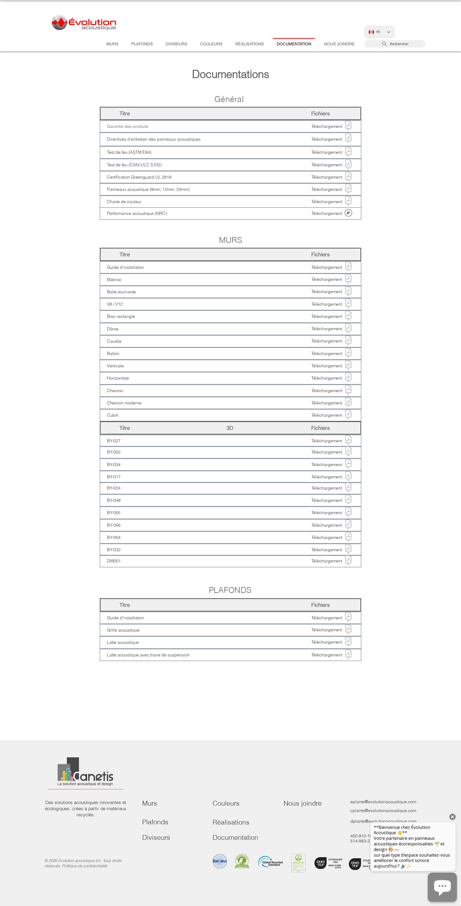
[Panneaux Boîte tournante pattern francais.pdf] (348, 291)
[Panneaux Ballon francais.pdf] (348, 353)
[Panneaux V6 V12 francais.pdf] (348, 304)
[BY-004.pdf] (348, 537)
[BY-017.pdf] (348, 476)
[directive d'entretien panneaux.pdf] (348, 138)
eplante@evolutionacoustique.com (383, 801)
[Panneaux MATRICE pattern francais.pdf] (348, 279)
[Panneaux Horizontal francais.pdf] (348, 378)
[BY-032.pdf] (348, 549)
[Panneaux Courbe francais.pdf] (348, 341)
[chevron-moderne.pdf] (348, 402)
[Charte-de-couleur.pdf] (348, 201)
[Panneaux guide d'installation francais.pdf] (348, 267)
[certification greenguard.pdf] (348, 177)
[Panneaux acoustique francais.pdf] (348, 189)
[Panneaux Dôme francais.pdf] (348, 329)
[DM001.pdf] (348, 561)
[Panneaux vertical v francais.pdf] (348, 365)
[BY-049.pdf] (348, 500)
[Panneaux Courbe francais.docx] (348, 390)
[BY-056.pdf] (348, 525)
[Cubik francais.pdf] (348, 415)
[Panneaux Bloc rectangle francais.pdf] (348, 316)
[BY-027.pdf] (348, 440)
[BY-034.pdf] (348, 464)
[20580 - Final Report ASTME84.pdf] (348, 152)
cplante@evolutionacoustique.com (383, 810)
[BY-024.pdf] (348, 488)
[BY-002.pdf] (348, 452)
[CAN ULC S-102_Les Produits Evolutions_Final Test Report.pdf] (348, 165)
